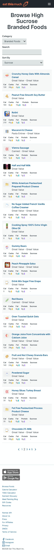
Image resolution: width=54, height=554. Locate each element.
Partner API (7, 513)
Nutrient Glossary (9, 496)
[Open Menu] (49, 4)
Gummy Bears (19, 246)
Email (7, 546)
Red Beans (17, 298)
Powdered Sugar (20, 372)
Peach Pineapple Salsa (23, 263)
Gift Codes (6, 502)
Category (7, 36)
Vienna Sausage (20, 147)
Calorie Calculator (9, 490)
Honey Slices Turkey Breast (26, 390)
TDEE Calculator (9, 493)
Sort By (6, 57)
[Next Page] (35, 449)
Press (4, 519)
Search (6, 47)
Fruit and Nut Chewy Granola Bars (30, 355)
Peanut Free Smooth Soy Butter (28, 94)
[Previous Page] (18, 449)
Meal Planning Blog (10, 499)
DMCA (4, 529)
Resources (6, 506)
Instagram (9, 542)
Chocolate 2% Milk (22, 429)
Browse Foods (8, 486)
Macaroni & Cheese (22, 130)
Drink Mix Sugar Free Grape (26, 281)
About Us (6, 516)
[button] (14, 41)
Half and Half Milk (21, 165)
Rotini (15, 112)
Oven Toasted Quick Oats (25, 316)
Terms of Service (9, 532)
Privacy (5, 525)
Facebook (9, 539)
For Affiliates (7, 522)
